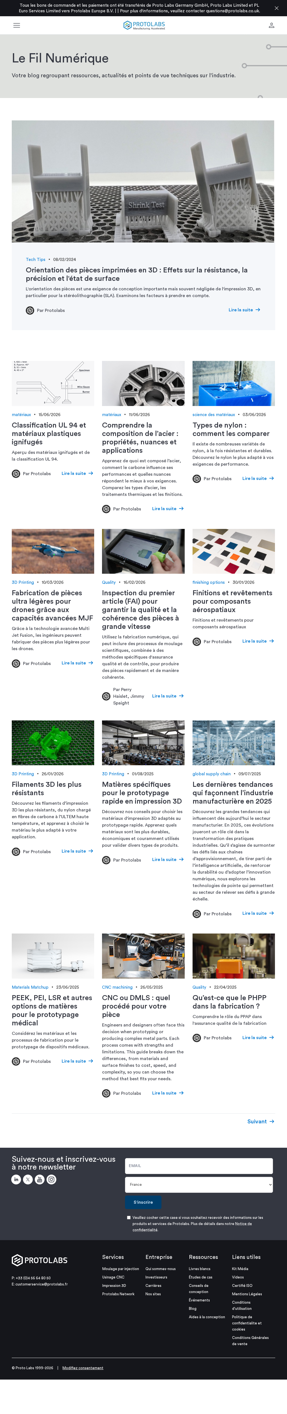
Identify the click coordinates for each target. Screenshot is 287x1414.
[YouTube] (40, 1180)
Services (113, 1257)
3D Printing (23, 582)
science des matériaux (214, 415)
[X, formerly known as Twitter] (29, 1180)
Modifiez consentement (83, 1368)
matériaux (21, 415)
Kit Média (240, 1269)
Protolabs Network (118, 1294)
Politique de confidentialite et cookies (247, 1323)
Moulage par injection (120, 1269)
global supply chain (212, 774)
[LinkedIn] (17, 1180)
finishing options (209, 582)
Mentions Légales (247, 1294)
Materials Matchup (30, 987)
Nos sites (153, 1294)
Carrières (153, 1285)
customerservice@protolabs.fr (41, 1284)
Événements (199, 1300)
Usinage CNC (113, 1277)
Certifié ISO (242, 1285)
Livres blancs (199, 1269)
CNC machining (117, 987)
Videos (238, 1277)
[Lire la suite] (143, 181)
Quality (109, 582)
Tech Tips (35, 260)
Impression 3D (114, 1285)
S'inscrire (143, 1202)
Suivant (257, 1121)
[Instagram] (52, 1180)
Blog (192, 1308)
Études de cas (200, 1277)
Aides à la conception (207, 1317)
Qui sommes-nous (160, 1269)
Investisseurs (156, 1277)
